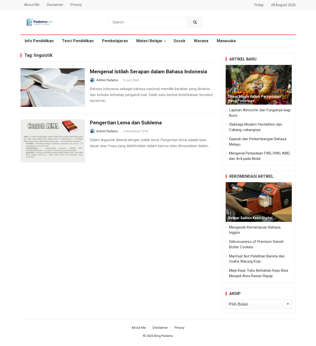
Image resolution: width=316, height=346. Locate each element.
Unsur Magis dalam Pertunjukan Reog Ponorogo (254, 99)
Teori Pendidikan (78, 40)
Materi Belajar (149, 40)
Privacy (76, 5)
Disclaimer (55, 5)
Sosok (179, 40)
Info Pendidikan (39, 40)
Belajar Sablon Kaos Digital (250, 218)
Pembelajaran (115, 40)
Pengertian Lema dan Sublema (126, 123)
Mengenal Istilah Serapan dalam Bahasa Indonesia (148, 72)
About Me (32, 5)
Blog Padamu (163, 336)
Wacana (201, 40)
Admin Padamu (107, 80)
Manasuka (226, 40)
